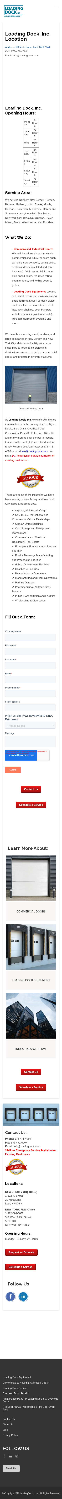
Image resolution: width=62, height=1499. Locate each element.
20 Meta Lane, (18, 47)
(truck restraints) (42, 314)
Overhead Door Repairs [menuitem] (16, 1393)
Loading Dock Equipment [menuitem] (17, 1377)
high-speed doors (22, 275)
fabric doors (32, 271)
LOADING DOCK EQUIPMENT (31, 980)
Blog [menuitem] (5, 1429)
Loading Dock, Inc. (20, 419)
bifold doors (47, 271)
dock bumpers (43, 309)
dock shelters (25, 309)
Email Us (11, 1468)
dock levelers (20, 305)
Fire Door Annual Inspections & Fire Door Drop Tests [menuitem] (29, 1408)
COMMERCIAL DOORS (31, 911)
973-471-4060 (23, 1138)
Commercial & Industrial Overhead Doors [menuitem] (26, 1382)
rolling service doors (27, 262)
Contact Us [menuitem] (9, 1419)
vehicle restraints (22, 314)
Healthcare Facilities (27, 568)
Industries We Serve (31, 1049)
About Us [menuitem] (8, 1424)
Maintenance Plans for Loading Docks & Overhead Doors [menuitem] (30, 1400)
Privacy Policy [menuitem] (10, 1435)
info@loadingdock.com (26, 55)
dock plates (48, 300)
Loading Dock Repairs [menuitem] (15, 1388)
